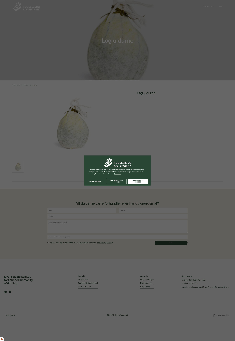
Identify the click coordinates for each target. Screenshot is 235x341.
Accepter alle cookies (137, 181)
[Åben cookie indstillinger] (2, 339)
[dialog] (117, 170)
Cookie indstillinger (95, 181)
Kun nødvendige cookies (116, 181)
